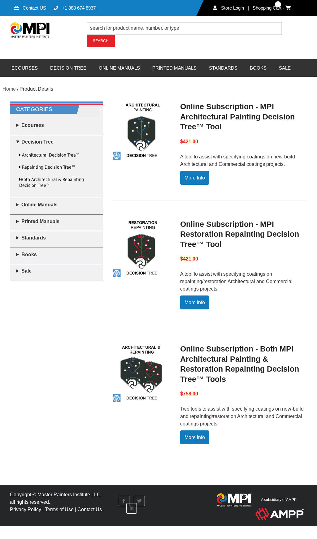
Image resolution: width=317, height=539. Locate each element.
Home (9, 89)
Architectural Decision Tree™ (50, 155)
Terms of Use (59, 509)
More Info (195, 177)
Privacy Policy (25, 509)
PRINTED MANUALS (174, 68)
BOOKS (258, 68)
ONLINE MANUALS (119, 68)
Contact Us (89, 509)
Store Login (232, 8)
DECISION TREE (68, 68)
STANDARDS (223, 68)
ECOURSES (24, 68)
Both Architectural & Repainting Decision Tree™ (51, 182)
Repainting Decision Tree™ (48, 167)
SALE (285, 68)
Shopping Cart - (269, 8)
